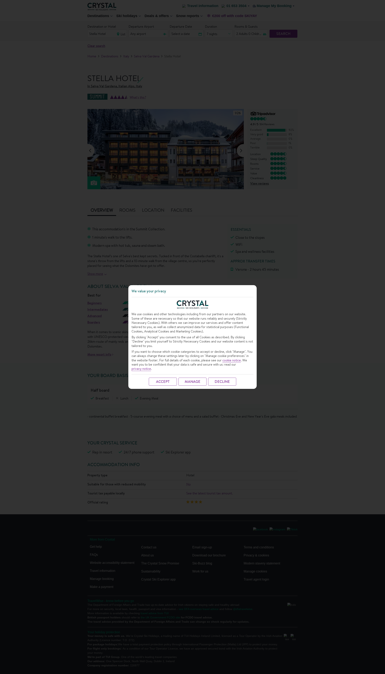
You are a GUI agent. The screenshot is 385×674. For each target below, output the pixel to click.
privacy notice (141, 369)
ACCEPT (163, 381)
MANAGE (192, 381)
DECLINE (222, 381)
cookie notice (231, 360)
